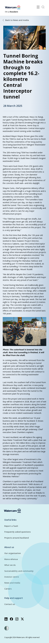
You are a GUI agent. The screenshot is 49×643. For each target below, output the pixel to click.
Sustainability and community (18, 571)
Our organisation (12, 553)
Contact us (9, 604)
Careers (8, 588)
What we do (10, 565)
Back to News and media (17, 20)
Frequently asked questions (17, 532)
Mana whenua (11, 559)
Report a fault (11, 526)
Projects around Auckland (16, 537)
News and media (12, 582)
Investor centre (11, 577)
